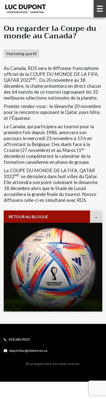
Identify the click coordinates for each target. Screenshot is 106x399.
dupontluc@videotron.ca (27, 350)
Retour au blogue (28, 216)
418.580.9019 (18, 339)
